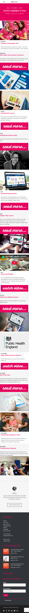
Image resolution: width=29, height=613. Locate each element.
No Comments (21, 13)
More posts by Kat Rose (14, 505)
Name (4, 582)
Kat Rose (8, 13)
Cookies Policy (6, 541)
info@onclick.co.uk (8, 536)
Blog (8, 8)
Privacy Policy (6, 539)
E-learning (14, 8)
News (20, 8)
